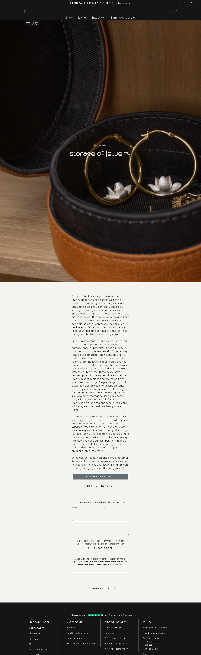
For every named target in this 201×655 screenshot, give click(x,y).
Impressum (110, 633)
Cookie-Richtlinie (113, 627)
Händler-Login (150, 648)
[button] (181, 3)
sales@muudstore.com (155, 627)
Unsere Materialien (38, 649)
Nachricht (76, 520)
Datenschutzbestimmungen (93, 564)
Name (74, 508)
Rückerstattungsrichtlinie (117, 643)
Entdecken (98, 17)
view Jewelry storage (100, 476)
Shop (69, 17)
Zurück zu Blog (102, 588)
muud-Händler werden (154, 633)
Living (82, 17)
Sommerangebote (123, 17)
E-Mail (103, 508)
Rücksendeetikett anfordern (81, 643)
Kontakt (71, 627)
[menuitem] (69, 17)
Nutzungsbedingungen (116, 648)
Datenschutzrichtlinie (115, 638)
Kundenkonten (74, 638)
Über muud (34, 633)
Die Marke (34, 639)
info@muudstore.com (78, 633)
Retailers (147, 645)
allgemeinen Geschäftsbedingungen (103, 561)
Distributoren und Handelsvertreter (152, 639)
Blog (31, 644)
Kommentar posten (100, 548)
